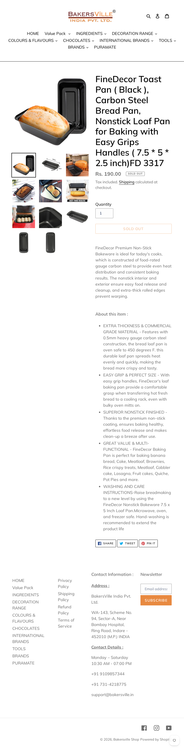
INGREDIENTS (25, 594)
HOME (18, 580)
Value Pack (22, 587)
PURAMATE (23, 663)
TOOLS (19, 648)
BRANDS (20, 655)
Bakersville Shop (126, 739)
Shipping (126, 181)
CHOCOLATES (25, 628)
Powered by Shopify (156, 739)
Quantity (103, 204)
